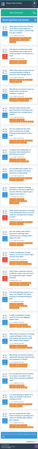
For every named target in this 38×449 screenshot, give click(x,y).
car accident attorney (14, 38)
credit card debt (13, 63)
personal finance (22, 63)
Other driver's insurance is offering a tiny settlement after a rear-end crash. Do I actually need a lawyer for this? (21, 213)
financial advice (26, 326)
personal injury (29, 140)
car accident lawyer (14, 203)
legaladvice (12, 180)
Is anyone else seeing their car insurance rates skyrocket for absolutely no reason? (20, 152)
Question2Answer (11, 446)
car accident (12, 79)
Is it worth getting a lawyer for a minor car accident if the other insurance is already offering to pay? (21, 295)
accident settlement (14, 307)
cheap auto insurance (23, 100)
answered (11, 36)
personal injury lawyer (25, 38)
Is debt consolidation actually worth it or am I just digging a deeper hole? (19, 317)
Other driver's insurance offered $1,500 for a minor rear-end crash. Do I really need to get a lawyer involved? (21, 274)
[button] (3, 4)
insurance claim (20, 79)
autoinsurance (20, 180)
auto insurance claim (14, 284)
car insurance (13, 98)
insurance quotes (21, 159)
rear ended (30, 427)
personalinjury (28, 178)
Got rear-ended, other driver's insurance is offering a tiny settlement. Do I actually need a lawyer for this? (20, 234)
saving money (29, 98)
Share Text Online (14, 3)
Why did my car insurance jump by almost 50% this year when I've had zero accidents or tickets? (21, 357)
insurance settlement (14, 40)
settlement (30, 121)
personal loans (23, 61)
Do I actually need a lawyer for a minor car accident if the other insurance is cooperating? (20, 170)
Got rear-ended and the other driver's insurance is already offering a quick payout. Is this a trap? (20, 132)
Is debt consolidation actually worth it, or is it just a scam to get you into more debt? (21, 254)
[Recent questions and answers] (35, 20)
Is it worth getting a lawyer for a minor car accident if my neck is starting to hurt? (21, 396)
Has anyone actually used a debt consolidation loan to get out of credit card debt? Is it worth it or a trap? (21, 52)
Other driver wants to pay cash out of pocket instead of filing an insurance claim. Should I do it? (21, 72)
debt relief (19, 263)
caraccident (12, 178)
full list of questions (23, 434)
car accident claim (25, 40)
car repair (12, 81)
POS (34, 442)
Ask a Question (16, 13)
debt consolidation (14, 61)
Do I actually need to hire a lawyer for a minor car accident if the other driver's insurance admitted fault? (21, 377)
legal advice (12, 42)
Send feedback (5, 445)
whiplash (30, 347)
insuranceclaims (20, 178)
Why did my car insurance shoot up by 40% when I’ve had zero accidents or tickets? (21, 91)
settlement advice (25, 284)
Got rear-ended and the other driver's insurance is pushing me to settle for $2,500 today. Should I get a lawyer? (21, 416)
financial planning (27, 263)
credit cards (12, 263)
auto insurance (29, 79)
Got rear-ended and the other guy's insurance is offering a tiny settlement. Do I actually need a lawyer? (21, 111)
